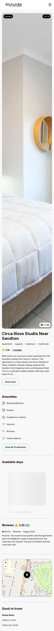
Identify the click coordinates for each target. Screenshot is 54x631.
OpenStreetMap (32, 596)
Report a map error (44, 596)
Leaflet (22, 596)
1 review (17, 349)
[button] (30, 581)
